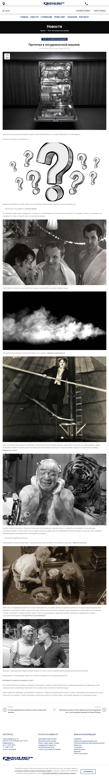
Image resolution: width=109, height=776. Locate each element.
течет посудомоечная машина (58, 30)
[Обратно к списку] (54, 709)
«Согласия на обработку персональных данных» (59, 773)
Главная (42, 30)
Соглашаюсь (88, 771)
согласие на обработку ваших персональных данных (33, 771)
